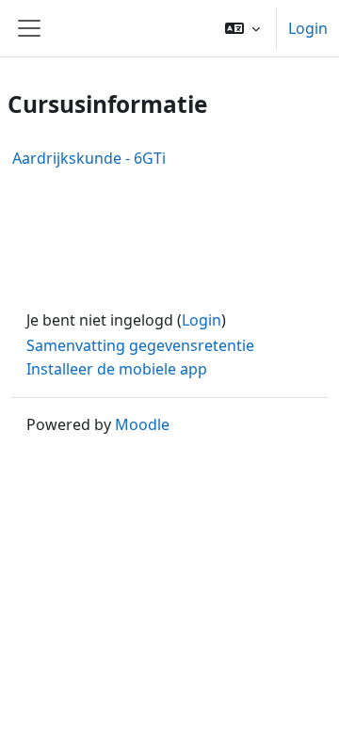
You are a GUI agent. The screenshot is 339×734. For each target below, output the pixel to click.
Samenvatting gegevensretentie (140, 345)
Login (308, 28)
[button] (242, 28)
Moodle (142, 424)
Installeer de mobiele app (116, 369)
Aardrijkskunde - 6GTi (89, 158)
